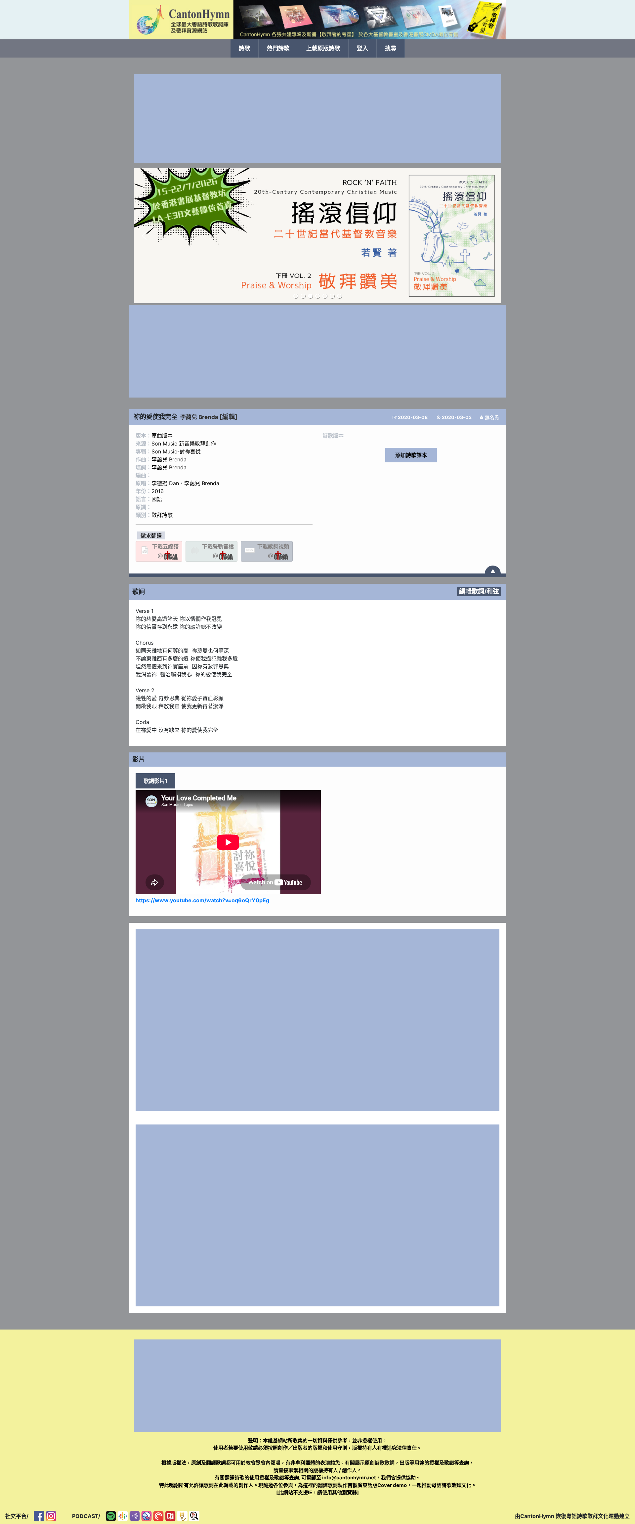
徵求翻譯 (151, 535)
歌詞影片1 (155, 781)
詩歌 (244, 48)
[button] (144, 236)
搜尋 (390, 48)
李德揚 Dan (165, 483)
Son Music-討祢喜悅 (176, 451)
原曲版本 (162, 435)
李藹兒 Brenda (199, 417)
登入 (362, 48)
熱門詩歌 (278, 48)
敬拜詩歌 (162, 515)
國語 (156, 499)
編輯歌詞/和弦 (479, 591)
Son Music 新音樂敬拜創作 (183, 443)
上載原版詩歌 (323, 48)
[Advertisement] (317, 118)
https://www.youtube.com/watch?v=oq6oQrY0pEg (202, 900)
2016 (157, 491)
